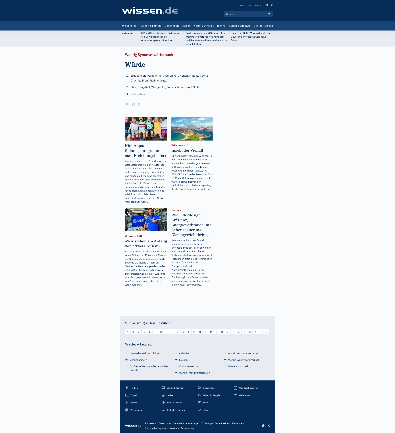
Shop (241, 5)
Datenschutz (165, 423)
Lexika (269, 25)
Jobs (249, 5)
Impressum (150, 423)
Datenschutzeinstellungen (186, 423)
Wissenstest (129, 25)
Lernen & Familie (150, 25)
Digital (258, 25)
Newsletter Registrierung (181, 428)
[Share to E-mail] (127, 104)
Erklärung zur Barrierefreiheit (216, 423)
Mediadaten (238, 423)
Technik (221, 25)
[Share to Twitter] (138, 104)
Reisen (186, 25)
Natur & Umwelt (204, 25)
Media (258, 5)
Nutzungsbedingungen (156, 428)
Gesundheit (171, 25)
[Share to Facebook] (133, 104)
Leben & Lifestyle (240, 25)
